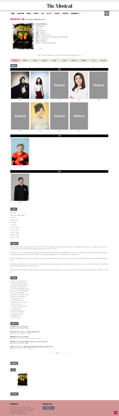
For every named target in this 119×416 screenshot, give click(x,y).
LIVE (42, 13)
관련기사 (74, 60)
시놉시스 (44, 60)
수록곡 (64, 60)
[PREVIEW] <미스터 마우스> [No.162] (19, 336)
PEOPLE (57, 13)
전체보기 (15, 60)
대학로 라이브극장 (45, 35)
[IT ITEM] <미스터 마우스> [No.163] (19, 327)
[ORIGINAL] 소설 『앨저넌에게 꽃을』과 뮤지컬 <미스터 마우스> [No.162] (28, 341)
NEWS (13, 13)
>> (68, 353)
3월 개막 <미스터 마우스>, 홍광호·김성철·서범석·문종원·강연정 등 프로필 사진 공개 (31, 346)
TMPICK (36, 13)
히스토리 (103, 60)
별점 (54, 60)
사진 (93, 60)
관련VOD (84, 60)
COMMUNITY (75, 13)
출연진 (25, 60)
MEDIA (29, 13)
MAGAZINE (20, 13)
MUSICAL (49, 13)
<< (49, 353)
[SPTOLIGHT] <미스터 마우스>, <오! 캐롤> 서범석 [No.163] (24, 331)
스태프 (35, 60)
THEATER (65, 13)
